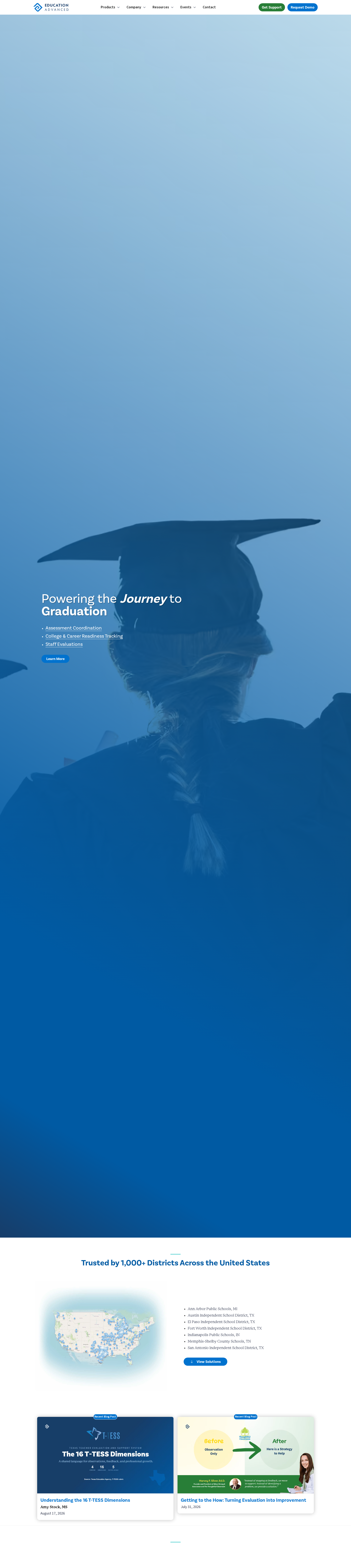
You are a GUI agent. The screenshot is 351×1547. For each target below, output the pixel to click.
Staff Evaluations (64, 644)
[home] (59, 7)
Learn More (55, 659)
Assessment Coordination (74, 628)
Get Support (272, 7)
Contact (209, 7)
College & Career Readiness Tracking (84, 636)
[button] (110, 7)
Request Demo (302, 7)
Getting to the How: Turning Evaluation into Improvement (243, 1500)
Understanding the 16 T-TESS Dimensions (85, 1500)
